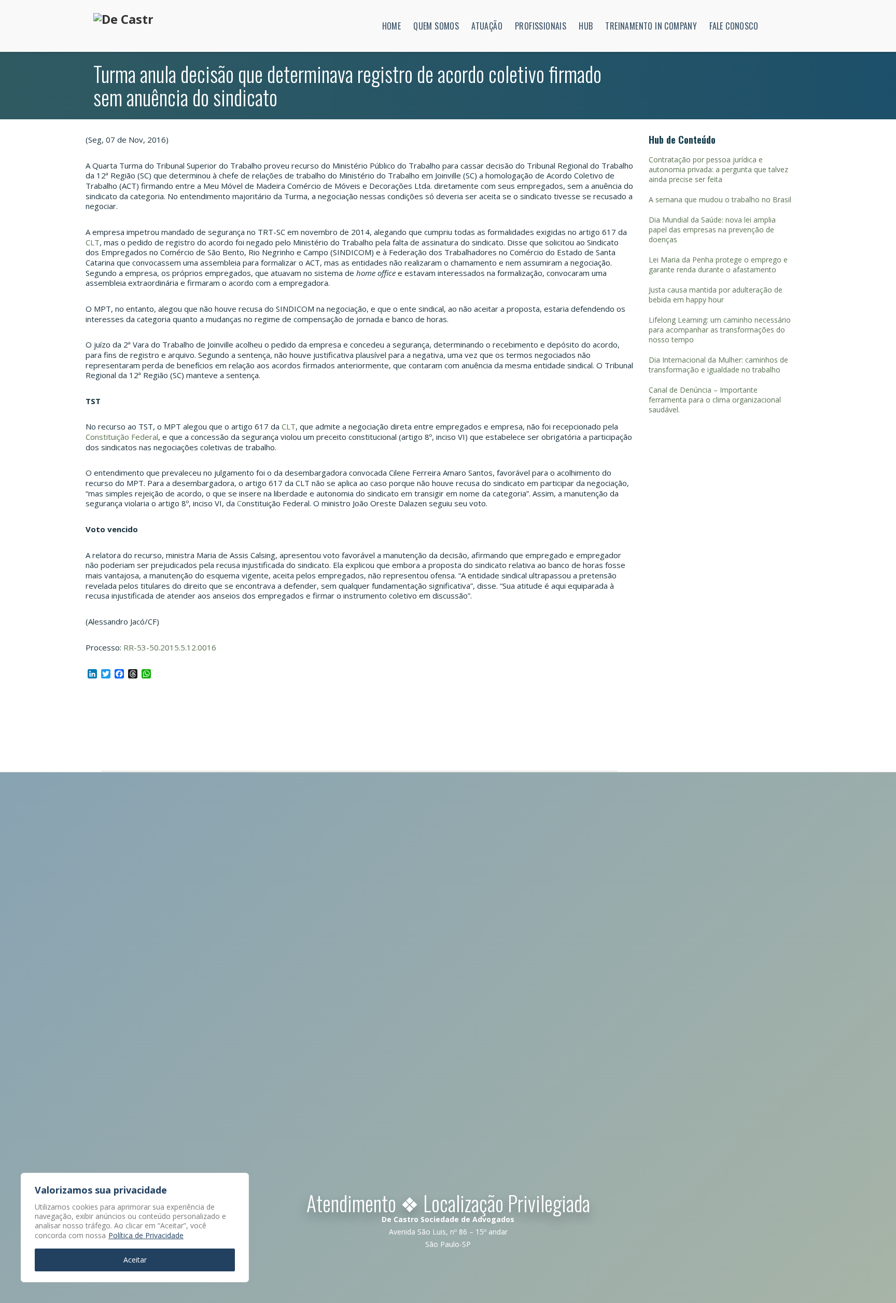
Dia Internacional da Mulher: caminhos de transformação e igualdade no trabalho (718, 365)
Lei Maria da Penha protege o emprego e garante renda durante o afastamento (718, 264)
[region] (135, 1227)
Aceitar (135, 1260)
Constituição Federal (122, 437)
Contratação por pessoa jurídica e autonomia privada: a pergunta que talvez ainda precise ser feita (718, 169)
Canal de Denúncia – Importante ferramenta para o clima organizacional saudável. (715, 399)
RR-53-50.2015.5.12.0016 (169, 647)
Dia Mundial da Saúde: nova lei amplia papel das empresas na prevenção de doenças (712, 229)
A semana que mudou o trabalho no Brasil (720, 199)
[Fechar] (238, 1181)
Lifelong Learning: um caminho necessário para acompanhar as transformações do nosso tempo (720, 329)
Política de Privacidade (146, 1235)
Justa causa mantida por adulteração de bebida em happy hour (715, 294)
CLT (93, 242)
